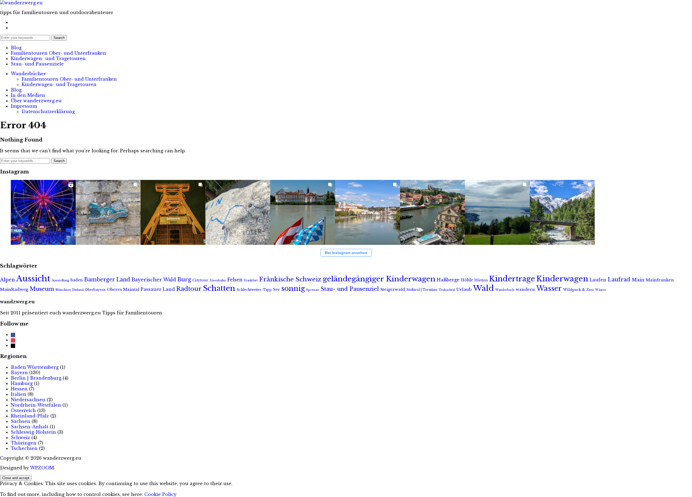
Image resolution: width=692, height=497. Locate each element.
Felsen (234, 280)
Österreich (23, 410)
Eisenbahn (218, 280)
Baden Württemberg (35, 367)
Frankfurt (251, 280)
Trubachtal (447, 290)
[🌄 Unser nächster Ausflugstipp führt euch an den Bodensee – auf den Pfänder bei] (497, 212)
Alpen (7, 280)
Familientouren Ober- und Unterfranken (58, 53)
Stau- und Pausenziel (350, 288)
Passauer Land (158, 289)
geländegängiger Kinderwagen (379, 278)
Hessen (19, 388)
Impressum (24, 106)
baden (77, 280)
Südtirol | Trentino (421, 290)
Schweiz (20, 437)
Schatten (219, 288)
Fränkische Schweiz (290, 279)
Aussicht (33, 279)
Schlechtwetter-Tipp (254, 290)
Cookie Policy (160, 494)
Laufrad (619, 279)
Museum (42, 288)
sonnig (293, 288)
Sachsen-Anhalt (29, 426)
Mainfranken (660, 280)
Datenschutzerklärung (48, 111)
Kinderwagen (562, 279)
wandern (525, 289)
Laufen (598, 279)
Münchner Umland (69, 290)
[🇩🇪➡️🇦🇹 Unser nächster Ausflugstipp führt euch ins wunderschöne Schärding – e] (302, 212)
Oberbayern (95, 290)
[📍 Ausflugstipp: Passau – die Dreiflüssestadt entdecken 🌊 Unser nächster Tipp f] (367, 212)
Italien (18, 394)
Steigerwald (392, 289)
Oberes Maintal (123, 289)
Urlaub (464, 289)
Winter (600, 290)
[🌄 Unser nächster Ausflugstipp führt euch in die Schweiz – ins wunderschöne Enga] (562, 212)
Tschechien (24, 448)
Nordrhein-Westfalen (36, 405)
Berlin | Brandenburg (36, 378)
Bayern (19, 372)
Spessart (312, 290)
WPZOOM (42, 467)
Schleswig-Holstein (33, 432)
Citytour (200, 280)
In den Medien (28, 95)
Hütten (481, 280)
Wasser (549, 288)
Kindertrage (512, 279)
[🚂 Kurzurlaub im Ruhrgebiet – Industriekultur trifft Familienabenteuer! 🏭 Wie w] (173, 212)
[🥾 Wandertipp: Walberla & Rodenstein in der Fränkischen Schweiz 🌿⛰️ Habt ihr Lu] (108, 212)
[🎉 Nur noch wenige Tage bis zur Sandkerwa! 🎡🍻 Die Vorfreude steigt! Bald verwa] (432, 212)
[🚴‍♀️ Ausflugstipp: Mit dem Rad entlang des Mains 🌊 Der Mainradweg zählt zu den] (237, 212)
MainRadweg (14, 289)
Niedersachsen (28, 399)
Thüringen (23, 443)
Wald (483, 288)
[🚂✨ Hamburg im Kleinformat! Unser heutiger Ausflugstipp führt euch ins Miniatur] (43, 212)
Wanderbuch (504, 290)
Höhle (467, 280)
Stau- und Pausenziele (37, 64)
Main (638, 280)
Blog (16, 47)
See (276, 289)
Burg (184, 279)
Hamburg (22, 383)
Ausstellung (60, 280)
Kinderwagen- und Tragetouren (48, 58)
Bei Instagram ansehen (346, 253)
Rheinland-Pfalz (30, 416)
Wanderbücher (28, 73)
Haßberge (448, 279)
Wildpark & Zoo (578, 290)
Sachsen (20, 421)
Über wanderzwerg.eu (36, 100)
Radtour (189, 288)
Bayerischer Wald (153, 280)
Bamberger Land (107, 279)
